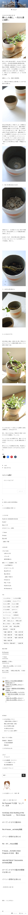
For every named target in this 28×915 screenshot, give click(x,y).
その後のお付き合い (9, 728)
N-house (4, 535)
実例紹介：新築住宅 (7, 740)
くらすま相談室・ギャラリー (9, 760)
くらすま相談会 (7, 601)
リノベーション (7, 615)
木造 (10, 626)
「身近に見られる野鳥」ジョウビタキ (14, 692)
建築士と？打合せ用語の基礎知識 (13, 680)
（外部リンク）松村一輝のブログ (9, 800)
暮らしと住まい (7, 623)
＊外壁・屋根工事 (7, 634)
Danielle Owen (8, 682)
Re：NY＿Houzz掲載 (10, 844)
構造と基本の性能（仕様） (10, 723)
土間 (4, 620)
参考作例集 (7, 559)
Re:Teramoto (7, 588)
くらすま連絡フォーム (9, 762)
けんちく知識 (15, 604)
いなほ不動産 (7, 565)
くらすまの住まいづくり (8, 719)
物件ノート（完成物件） (8, 562)
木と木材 (5, 626)
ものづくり (14, 609)
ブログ (5, 465)
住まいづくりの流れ (7, 737)
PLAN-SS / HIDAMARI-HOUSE (10, 519)
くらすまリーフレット (7, 768)
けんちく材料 (6, 604)
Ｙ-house (4, 532)
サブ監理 (15, 612)
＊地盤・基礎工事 (7, 632)
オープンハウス (7, 612)
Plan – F (6, 582)
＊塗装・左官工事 (18, 632)
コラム (5, 556)
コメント (21, 491)
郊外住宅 (5, 629)
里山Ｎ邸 (4, 538)
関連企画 (6, 745)
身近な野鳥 (16, 626)
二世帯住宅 (15, 615)
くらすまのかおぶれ (7, 748)
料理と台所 (19, 620)
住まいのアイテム (7, 467)
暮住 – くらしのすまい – (12, 2)
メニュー (15, 9)
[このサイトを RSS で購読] (25, 799)
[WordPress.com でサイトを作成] (2, 911)
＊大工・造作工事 (7, 637)
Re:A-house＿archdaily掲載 (12, 829)
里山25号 (6, 571)
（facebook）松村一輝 (7, 887)
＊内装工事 (12, 629)
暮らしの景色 (16, 623)
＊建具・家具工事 (18, 637)
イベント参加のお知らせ (11, 836)
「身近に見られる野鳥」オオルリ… (14, 700)
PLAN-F (4, 522)
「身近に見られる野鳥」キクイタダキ (11, 666)
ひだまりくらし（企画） (8, 528)
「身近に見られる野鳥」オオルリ (13, 684)
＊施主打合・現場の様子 (9, 643)
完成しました (10, 620)
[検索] (24, 775)
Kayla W (7, 686)
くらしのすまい (7, 598)
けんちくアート (17, 601)
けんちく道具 (15, 606)
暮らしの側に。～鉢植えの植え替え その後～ (14, 670)
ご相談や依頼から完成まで (10, 721)
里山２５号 (5, 525)
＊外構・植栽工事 (18, 634)
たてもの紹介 (6, 609)
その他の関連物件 (8, 742)
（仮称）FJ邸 (5, 541)
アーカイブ (7, 757)
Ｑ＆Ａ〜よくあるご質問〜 (10, 730)
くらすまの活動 (17, 598)
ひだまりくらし (8, 568)
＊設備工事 (20, 643)
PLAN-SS (6, 585)
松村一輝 (13, 15)
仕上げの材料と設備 (9, 726)
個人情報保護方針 (8, 764)
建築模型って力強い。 (7, 661)
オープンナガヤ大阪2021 (11, 822)
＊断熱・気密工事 (7, 640)
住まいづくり (6, 618)
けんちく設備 (6, 606)
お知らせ (6, 553)
